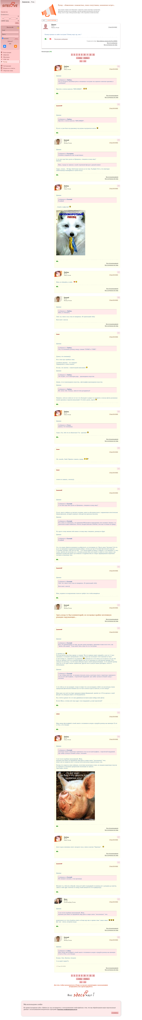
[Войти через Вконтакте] (4, 46)
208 (119, 411)
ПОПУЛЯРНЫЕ (52, 20)
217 (119, 837)
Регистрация (7, 52)
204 (119, 185)
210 (119, 468)
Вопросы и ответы (9, 68)
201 (119, 66)
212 (119, 566)
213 (119, 605)
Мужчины (6, 57)
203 (119, 140)
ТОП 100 (6, 59)
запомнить (6, 38)
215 (119, 712)
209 (119, 448)
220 (119, 937)
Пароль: (4, 34)
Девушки (6, 55)
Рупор (5, 62)
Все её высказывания (112, 95)
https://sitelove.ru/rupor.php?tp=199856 (107, 41)
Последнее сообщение (61, 39)
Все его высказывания (112, 177)
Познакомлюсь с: (5, 14)
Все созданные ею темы (110, 45)
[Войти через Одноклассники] (15, 46)
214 (119, 628)
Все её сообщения (112, 43)
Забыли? (10, 41)
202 (119, 104)
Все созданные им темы (111, 179)
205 (119, 272)
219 (119, 899)
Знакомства (4, 12)
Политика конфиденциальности (67, 1009)
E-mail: (3, 30)
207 (119, 333)
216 (119, 736)
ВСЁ (44, 20)
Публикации (7, 66)
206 (119, 297)
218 (119, 862)
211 (119, 489)
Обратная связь (8, 70)
